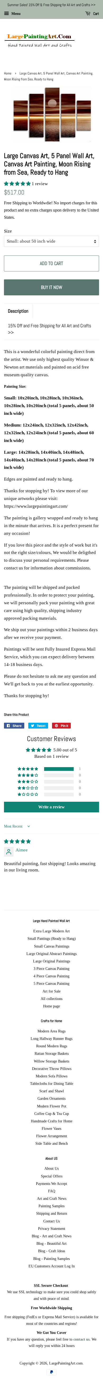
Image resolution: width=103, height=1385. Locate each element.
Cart (95, 13)
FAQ (51, 1191)
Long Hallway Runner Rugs (51, 1038)
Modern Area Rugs (51, 1031)
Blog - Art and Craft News (51, 1236)
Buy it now (51, 287)
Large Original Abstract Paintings (51, 954)
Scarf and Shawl (51, 1091)
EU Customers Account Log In (52, 1266)
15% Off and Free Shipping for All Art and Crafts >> (49, 329)
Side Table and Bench (51, 1143)
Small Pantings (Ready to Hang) (51, 938)
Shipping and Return (51, 1213)
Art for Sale (51, 991)
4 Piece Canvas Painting (51, 976)
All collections (51, 999)
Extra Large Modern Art (51, 931)
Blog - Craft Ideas (51, 1251)
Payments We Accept (51, 1183)
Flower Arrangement (51, 1136)
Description (18, 311)
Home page (51, 1006)
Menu (15, 14)
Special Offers (51, 1176)
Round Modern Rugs (51, 1046)
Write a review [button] (51, 807)
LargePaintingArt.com (66, 1363)
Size (8, 231)
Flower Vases (51, 1128)
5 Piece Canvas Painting (51, 983)
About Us (51, 1168)
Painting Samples (51, 1206)
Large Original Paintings (51, 961)
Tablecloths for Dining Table (51, 1083)
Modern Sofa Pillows (51, 1076)
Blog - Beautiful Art (51, 1243)
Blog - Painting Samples (51, 1258)
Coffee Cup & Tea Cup (51, 1113)
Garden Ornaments (51, 1098)
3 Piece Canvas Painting (51, 968)
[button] (18, 183)
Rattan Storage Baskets (52, 1053)
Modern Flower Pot (51, 1106)
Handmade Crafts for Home (51, 1121)
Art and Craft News (51, 1198)
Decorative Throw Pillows (51, 1068)
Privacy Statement (51, 1228)
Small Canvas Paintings (51, 946)
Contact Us (51, 1221)
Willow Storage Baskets (51, 1061)
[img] (17, 841)
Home (7, 73)
